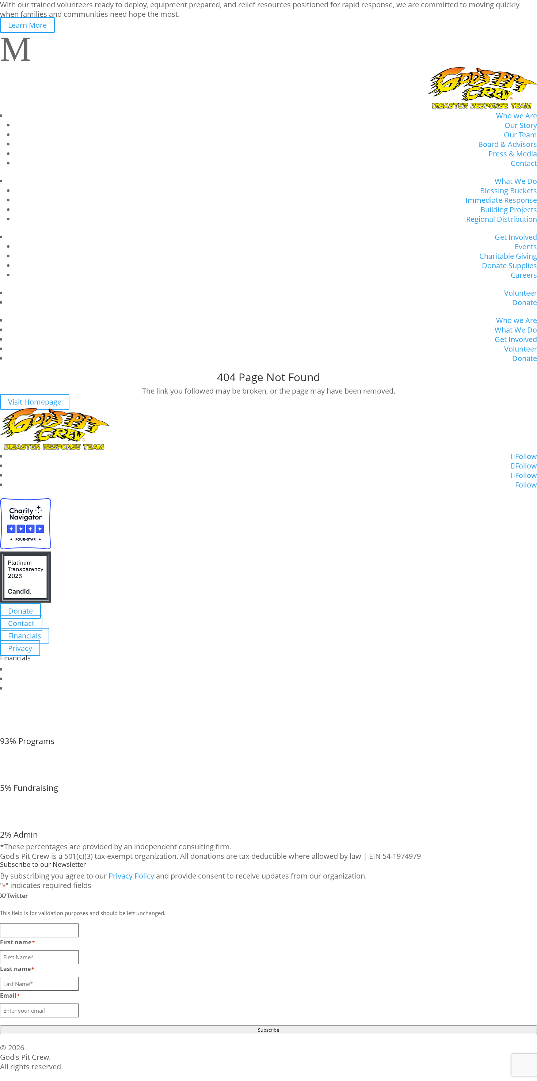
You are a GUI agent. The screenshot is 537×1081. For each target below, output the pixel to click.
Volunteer (520, 293)
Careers (524, 275)
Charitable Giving (508, 256)
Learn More (27, 25)
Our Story (520, 125)
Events (526, 246)
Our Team (520, 135)
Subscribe (268, 1030)
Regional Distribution (501, 219)
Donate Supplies (509, 265)
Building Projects (508, 210)
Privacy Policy (131, 876)
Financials (24, 636)
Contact (524, 163)
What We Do (516, 181)
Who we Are (516, 116)
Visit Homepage (34, 402)
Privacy (20, 648)
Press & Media (512, 154)
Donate (524, 302)
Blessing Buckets (508, 191)
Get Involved (516, 237)
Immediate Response (501, 200)
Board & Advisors (507, 144)
